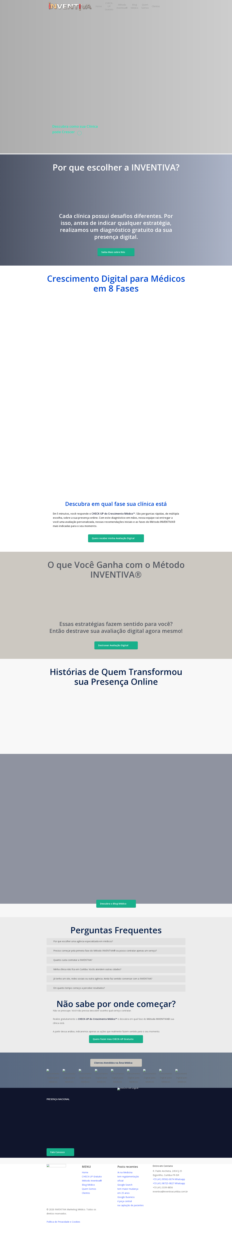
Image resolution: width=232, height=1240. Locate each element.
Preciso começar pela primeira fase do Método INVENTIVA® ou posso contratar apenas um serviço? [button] (105, 950)
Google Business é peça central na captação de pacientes (130, 1201)
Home (85, 1172)
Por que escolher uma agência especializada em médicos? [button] (83, 941)
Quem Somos (89, 1188)
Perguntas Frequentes (160, 882)
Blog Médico (88, 1184)
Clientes (86, 1192)
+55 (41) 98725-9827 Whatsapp (169, 1183)
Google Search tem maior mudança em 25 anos (127, 1188)
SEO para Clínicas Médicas (67, 882)
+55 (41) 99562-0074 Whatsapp (169, 1179)
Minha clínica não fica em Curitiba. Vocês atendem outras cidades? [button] (87, 969)
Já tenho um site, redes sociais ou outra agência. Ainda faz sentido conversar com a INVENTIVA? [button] (102, 978)
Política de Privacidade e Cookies (63, 1221)
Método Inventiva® (92, 1180)
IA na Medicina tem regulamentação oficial (128, 1176)
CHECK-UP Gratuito (92, 1176)
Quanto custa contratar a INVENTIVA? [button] (72, 959)
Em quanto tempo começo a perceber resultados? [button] (79, 987)
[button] (116, 252)
